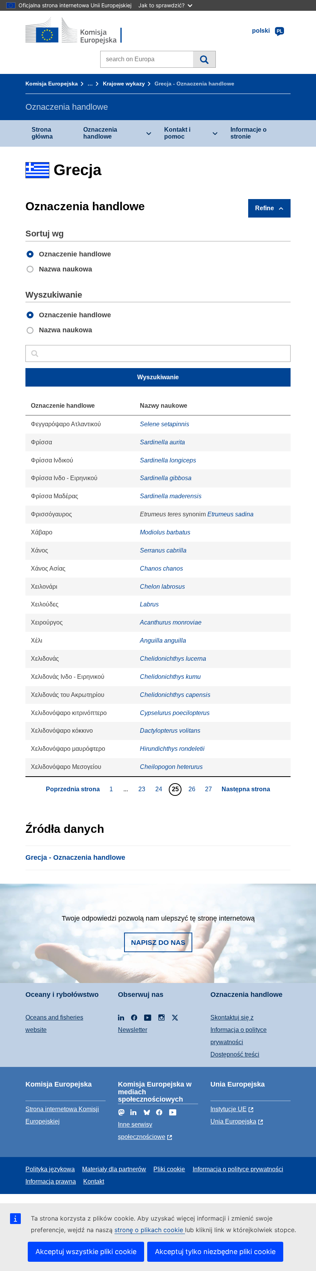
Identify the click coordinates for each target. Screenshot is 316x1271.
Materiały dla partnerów (114, 1169)
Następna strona (246, 789)
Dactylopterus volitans (170, 730)
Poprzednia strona (73, 789)
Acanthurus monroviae (171, 622)
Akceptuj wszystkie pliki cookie (85, 1252)
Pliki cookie (169, 1169)
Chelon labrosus (162, 586)
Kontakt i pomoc (177, 133)
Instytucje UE (228, 1109)
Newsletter (132, 1030)
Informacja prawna (50, 1181)
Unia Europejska (233, 1121)
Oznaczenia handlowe (100, 133)
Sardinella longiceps (168, 460)
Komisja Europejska (51, 83)
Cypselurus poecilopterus (175, 713)
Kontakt (93, 1181)
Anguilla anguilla (163, 640)
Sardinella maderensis (171, 496)
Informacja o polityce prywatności (238, 1169)
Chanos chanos (161, 568)
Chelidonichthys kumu (170, 676)
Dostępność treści (234, 1054)
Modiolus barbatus (165, 532)
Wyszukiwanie (204, 59)
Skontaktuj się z (232, 1017)
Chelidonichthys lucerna (173, 658)
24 (159, 788)
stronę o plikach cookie (149, 1230)
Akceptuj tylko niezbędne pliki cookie (215, 1252)
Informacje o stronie (248, 133)
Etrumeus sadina (230, 514)
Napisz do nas (158, 942)
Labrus (149, 604)
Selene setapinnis (164, 424)
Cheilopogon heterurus (171, 767)
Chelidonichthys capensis (175, 695)
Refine (264, 208)
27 (209, 788)
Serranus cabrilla (163, 550)
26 (192, 788)
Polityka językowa (50, 1169)
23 (142, 788)
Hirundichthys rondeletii (172, 748)
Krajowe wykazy (124, 83)
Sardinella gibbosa (166, 478)
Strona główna (42, 133)
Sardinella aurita (162, 442)
